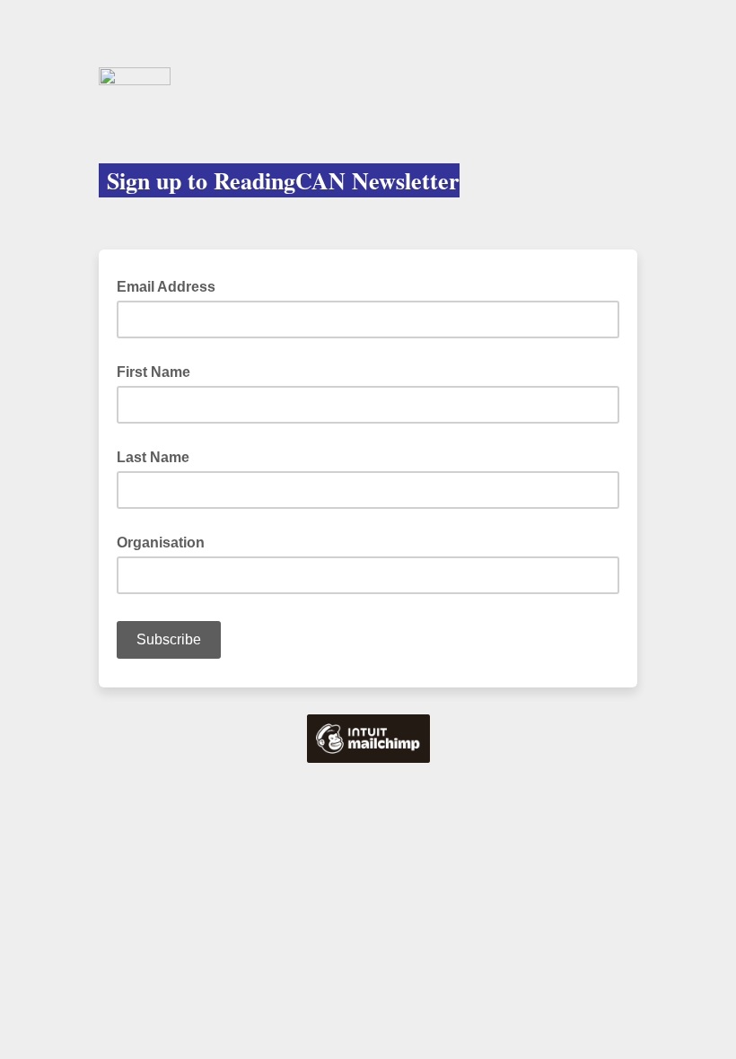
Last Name (153, 457)
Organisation (161, 542)
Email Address (171, 285)
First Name (153, 372)
